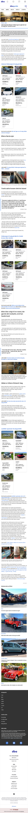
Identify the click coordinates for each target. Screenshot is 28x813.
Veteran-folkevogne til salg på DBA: (11, 64)
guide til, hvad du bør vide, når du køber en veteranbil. (14, 567)
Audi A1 (17, 462)
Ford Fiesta (18, 440)
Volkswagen (4, 518)
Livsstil (24, 9)
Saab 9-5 (4, 440)
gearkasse (6, 395)
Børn (7, 9)
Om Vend (3, 721)
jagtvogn (17, 227)
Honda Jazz (5, 483)
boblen (22, 515)
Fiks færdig (3, 717)
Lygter (20, 394)
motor (2, 195)
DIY (2, 707)
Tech (2, 9)
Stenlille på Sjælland (14, 39)
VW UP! (4, 98)
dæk (11, 395)
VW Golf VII (18, 97)
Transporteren (5, 500)
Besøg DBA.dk (4, 723)
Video (2, 709)
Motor (2, 23)
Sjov (6, 23)
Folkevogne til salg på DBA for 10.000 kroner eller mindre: (12, 237)
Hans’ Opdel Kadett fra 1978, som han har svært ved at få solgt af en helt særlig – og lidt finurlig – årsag (14, 570)
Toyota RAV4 (5, 463)
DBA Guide (14, 6)
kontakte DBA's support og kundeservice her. (13, 738)
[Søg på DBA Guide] (26, 6)
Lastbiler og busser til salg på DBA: (11, 429)
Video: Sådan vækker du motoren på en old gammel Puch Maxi (13, 543)
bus (25, 160)
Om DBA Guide (4, 719)
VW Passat (4, 76)
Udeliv (17, 9)
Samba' (13, 538)
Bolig (12, 9)
